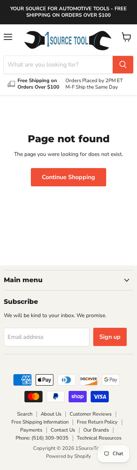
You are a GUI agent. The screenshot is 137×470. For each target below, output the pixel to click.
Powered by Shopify (68, 456)
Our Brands (96, 430)
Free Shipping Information (39, 422)
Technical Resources (99, 438)
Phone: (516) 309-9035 (42, 438)
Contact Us (63, 430)
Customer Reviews (91, 414)
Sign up (110, 337)
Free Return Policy (97, 422)
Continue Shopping (68, 177)
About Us (51, 414)
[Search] (123, 64)
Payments (31, 430)
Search (24, 414)
